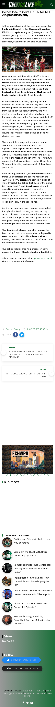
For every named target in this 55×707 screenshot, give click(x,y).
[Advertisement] (27, 296)
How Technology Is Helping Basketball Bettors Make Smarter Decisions (32, 620)
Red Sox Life (18, 693)
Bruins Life (41, 693)
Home (25, 691)
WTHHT (32, 691)
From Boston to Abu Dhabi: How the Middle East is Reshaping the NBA (31, 581)
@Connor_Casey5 (43, 258)
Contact (41, 691)
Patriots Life (29, 693)
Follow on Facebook (23, 668)
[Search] (51, 4)
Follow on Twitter (23, 660)
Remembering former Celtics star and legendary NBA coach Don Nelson (32, 568)
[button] (15, 334)
